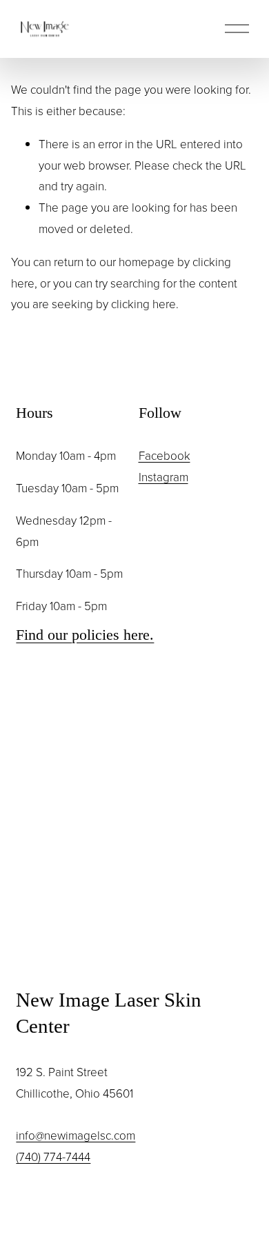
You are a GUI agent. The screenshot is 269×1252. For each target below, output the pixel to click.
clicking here (143, 304)
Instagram (163, 477)
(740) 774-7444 (53, 1156)
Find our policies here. (85, 634)
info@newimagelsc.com (75, 1135)
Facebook (164, 455)
